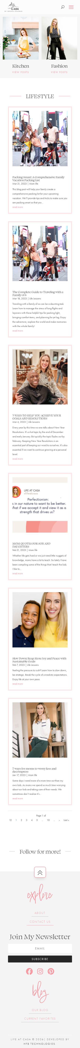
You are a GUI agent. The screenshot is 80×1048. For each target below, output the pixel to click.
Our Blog (40, 1010)
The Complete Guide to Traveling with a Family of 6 (37, 293)
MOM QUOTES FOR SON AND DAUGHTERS (31, 545)
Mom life (33, 183)
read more (17, 207)
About (40, 913)
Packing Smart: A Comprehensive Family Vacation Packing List (38, 178)
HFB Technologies (39, 1043)
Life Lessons (35, 298)
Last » (66, 820)
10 (48, 820)
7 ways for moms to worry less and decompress (34, 770)
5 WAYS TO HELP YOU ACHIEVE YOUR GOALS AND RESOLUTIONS (36, 416)
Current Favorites (40, 1019)
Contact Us (40, 922)
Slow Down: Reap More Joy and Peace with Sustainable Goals (39, 659)
